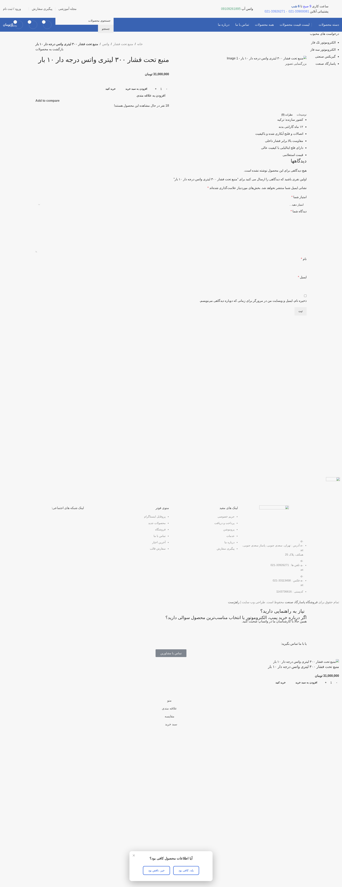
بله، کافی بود (186, 870)
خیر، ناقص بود (156, 870)
